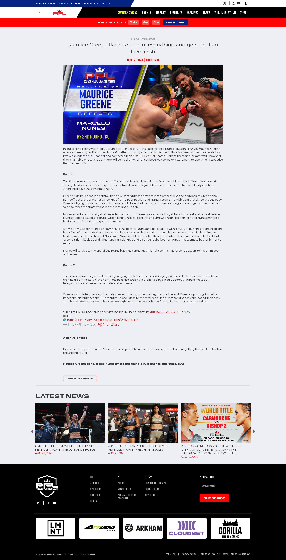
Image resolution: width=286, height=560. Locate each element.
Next (253, 431)
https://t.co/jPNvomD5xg (83, 319)
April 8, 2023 (109, 324)
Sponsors (95, 489)
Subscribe (214, 498)
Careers (95, 494)
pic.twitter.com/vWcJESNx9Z (119, 319)
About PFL (96, 483)
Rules (93, 500)
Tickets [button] (161, 12)
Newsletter (124, 489)
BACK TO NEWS (80, 378)
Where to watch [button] (225, 12)
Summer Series (128, 12)
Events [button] (146, 12)
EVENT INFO (175, 22)
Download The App (156, 483)
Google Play (152, 489)
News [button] (206, 12)
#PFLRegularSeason (163, 312)
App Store (151, 494)
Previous (32, 431)
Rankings (193, 12)
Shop (243, 12)
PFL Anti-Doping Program (127, 496)
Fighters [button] (176, 12)
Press (121, 483)
